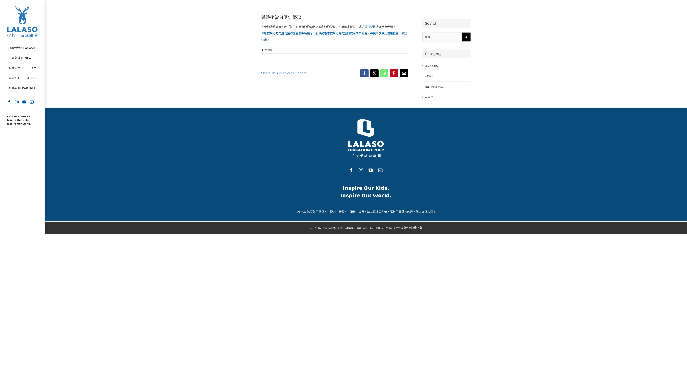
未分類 (429, 96)
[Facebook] (351, 170)
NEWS (429, 76)
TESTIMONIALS (434, 86)
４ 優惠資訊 (266, 50)
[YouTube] (370, 170)
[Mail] (380, 170)
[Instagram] (361, 170)
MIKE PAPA (432, 66)
